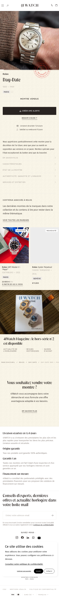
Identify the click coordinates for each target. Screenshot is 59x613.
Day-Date (33, 362)
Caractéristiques (12, 164)
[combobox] (29, 594)
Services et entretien (14, 182)
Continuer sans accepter (24, 571)
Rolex (21, 362)
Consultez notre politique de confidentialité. (24, 564)
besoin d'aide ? (29, 118)
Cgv (4, 589)
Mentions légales (18, 589)
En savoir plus (10, 158)
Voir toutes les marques (16, 220)
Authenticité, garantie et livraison (22, 176)
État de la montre (12, 170)
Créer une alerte (31, 111)
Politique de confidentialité (43, 589)
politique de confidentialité (43, 525)
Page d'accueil (8, 362)
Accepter (38, 571)
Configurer (49, 571)
